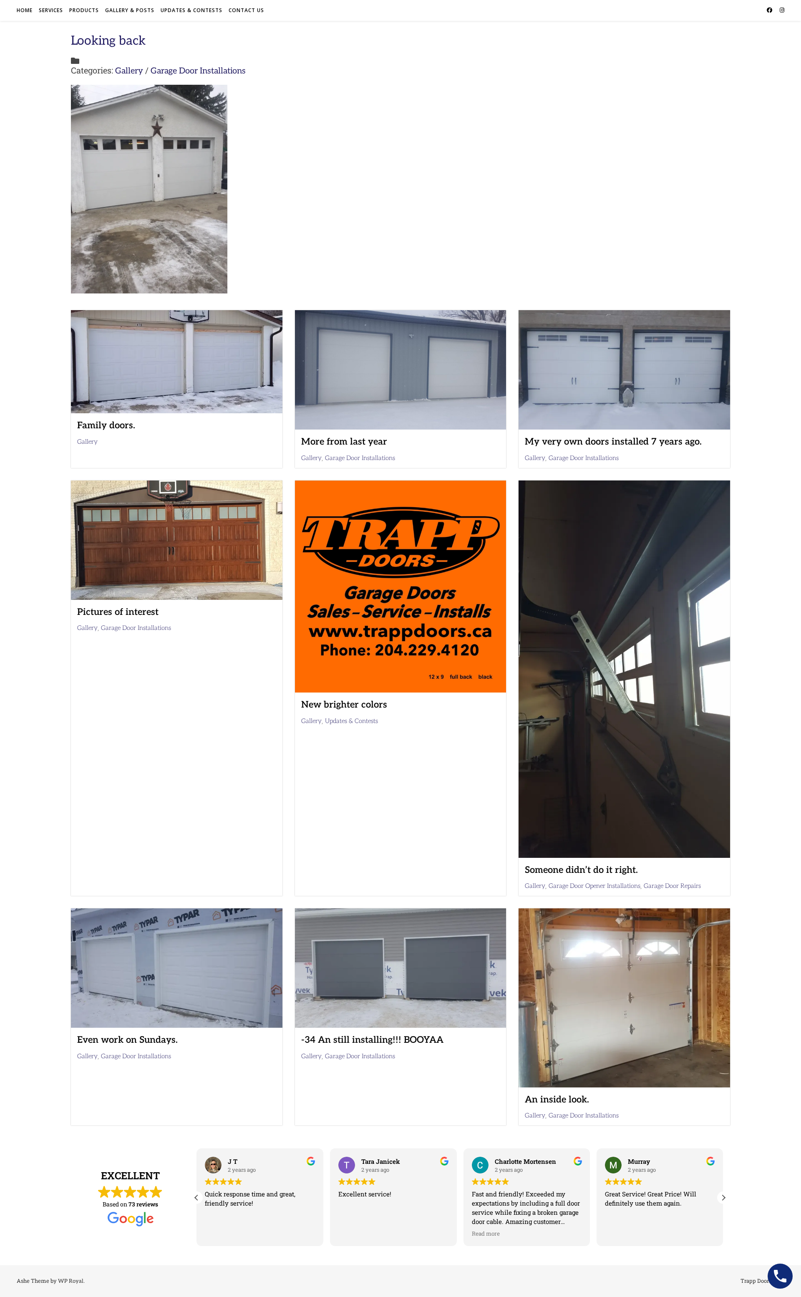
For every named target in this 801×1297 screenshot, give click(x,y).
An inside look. (557, 1099)
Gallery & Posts (129, 10)
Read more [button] (352, 1233)
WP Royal (70, 1281)
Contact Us (246, 10)
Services (51, 10)
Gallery (129, 71)
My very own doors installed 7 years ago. (613, 441)
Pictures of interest (118, 612)
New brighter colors (344, 704)
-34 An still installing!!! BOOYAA (372, 1039)
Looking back (108, 40)
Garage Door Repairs (672, 886)
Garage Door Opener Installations (594, 886)
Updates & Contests (191, 10)
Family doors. (106, 425)
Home (25, 10)
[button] (723, 1197)
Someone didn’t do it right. (581, 870)
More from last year (344, 441)
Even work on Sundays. (127, 1039)
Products (84, 10)
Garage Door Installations (198, 71)
